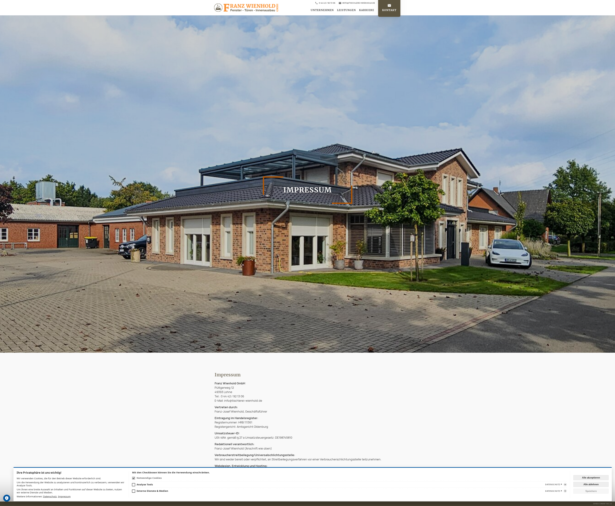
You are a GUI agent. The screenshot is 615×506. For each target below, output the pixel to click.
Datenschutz (50, 496)
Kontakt (389, 10)
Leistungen (346, 10)
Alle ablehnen (591, 484)
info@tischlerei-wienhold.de (358, 3)
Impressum (64, 496)
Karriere (366, 10)
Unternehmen (322, 10)
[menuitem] (322, 10)
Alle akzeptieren (591, 477)
